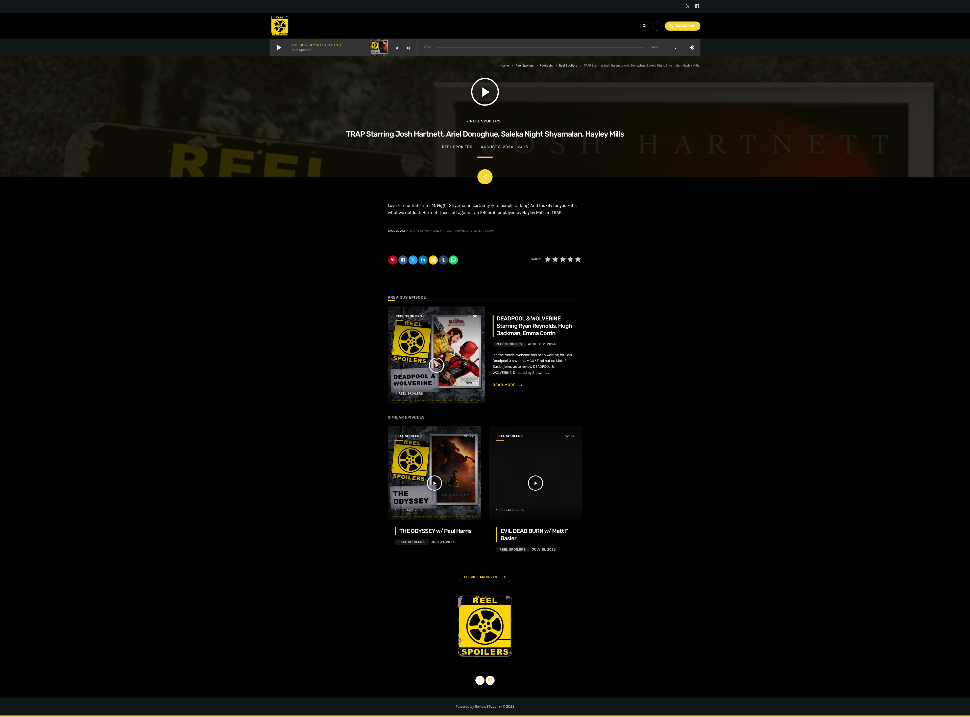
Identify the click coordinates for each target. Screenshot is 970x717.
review (488, 231)
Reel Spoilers (525, 66)
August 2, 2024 (542, 344)
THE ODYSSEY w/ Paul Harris (317, 45)
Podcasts (546, 66)
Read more (508, 385)
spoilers (474, 231)
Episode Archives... (482, 577)
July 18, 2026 (544, 550)
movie (460, 231)
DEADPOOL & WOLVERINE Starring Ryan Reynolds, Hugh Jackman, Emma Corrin (534, 326)
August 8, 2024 (497, 147)
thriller (447, 231)
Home (504, 66)
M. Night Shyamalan (422, 231)
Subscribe (682, 25)
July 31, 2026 (443, 542)
